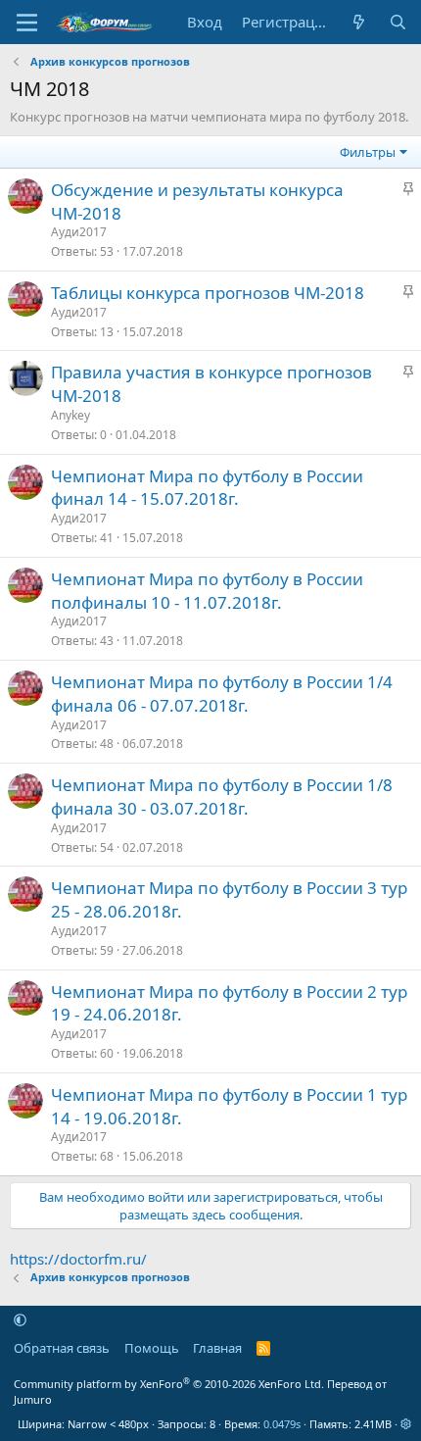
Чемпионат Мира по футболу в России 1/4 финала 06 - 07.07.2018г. (222, 694)
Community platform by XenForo (169, 1383)
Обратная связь (62, 1348)
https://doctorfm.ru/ (78, 1258)
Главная (217, 1348)
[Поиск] (398, 22)
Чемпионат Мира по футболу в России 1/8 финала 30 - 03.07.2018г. (222, 796)
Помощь (151, 1348)
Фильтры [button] (368, 152)
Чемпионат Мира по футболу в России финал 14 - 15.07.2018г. (207, 488)
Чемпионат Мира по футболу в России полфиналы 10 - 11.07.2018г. (207, 591)
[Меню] (27, 22)
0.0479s (282, 1423)
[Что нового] (359, 22)
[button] (20, 1320)
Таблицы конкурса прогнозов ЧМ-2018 (207, 292)
